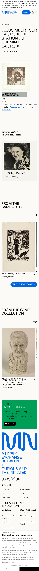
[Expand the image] (4, 100)
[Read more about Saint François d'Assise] (18, 247)
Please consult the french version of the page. (19, 108)
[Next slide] (35, 215)
